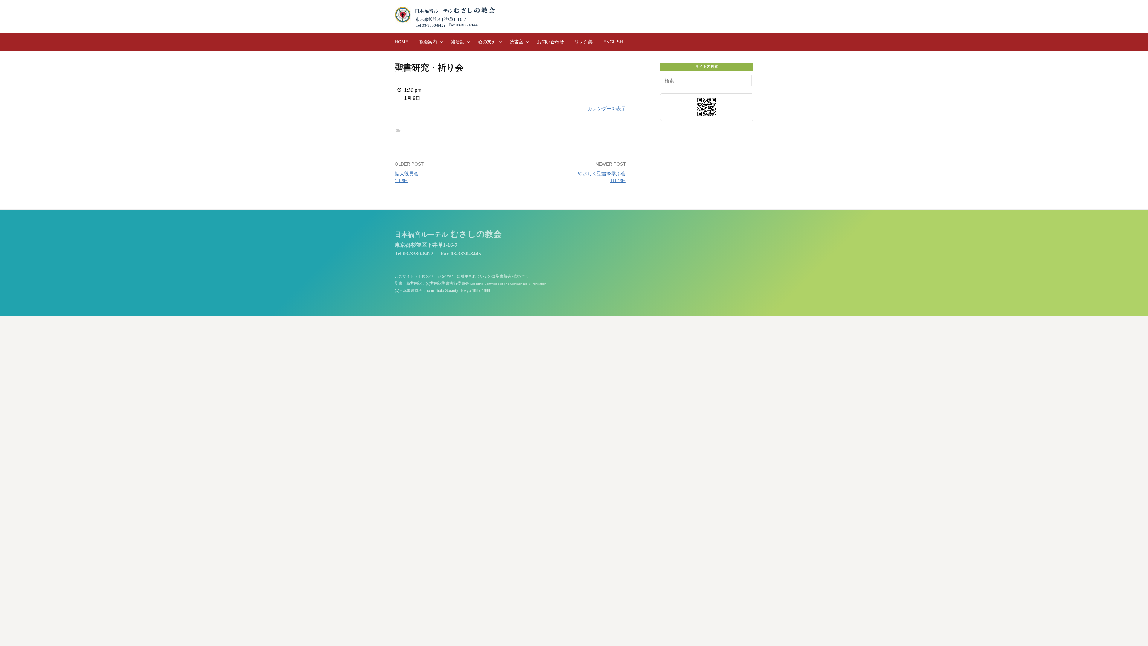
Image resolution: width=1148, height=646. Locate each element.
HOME (401, 41)
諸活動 (457, 41)
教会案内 (428, 41)
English (613, 41)
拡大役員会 (407, 177)
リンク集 (584, 41)
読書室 (516, 41)
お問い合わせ (550, 41)
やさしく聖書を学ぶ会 (602, 177)
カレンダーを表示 (606, 108)
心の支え (487, 41)
